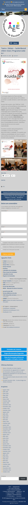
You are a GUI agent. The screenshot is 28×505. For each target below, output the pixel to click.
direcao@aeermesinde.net (18, 2)
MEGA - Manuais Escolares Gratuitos (13, 288)
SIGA (4, 282)
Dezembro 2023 (7, 445)
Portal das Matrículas (9, 286)
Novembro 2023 (7, 447)
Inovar (4, 263)
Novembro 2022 (7, 470)
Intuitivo (5, 268)
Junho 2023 (5, 457)
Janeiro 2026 (6, 403)
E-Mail (4, 261)
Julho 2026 (5, 391)
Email (3, 232)
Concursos (19, 496)
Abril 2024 (5, 442)
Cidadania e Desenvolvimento (14, 494)
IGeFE (4, 300)
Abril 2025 (5, 419)
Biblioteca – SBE (21, 491)
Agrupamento (16, 486)
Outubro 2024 (6, 431)
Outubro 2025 (6, 408)
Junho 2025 (5, 416)
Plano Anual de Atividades (10, 272)
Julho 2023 (5, 455)
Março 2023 (6, 462)
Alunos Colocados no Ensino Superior (12, 368)
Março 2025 (6, 421)
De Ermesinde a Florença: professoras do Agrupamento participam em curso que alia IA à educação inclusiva (14, 373)
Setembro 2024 (6, 432)
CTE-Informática (10, 496)
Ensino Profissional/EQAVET (14, 489)
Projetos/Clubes (10, 493)
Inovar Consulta (7, 281)
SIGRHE (5, 298)
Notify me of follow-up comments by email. (13, 247)
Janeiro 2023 (6, 466)
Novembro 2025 (7, 406)
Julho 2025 (5, 414)
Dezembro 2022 (7, 468)
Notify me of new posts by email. (11, 249)
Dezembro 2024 (7, 427)
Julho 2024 (5, 436)
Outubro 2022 (6, 472)
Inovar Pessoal (7, 266)
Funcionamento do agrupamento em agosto (14, 370)
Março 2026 (6, 399)
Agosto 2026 (6, 390)
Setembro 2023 (6, 451)
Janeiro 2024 (6, 444)
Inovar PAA (6, 264)
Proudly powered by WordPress (10, 501)
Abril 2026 (5, 397)
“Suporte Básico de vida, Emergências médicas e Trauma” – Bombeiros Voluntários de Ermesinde (14, 197)
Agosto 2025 (6, 412)
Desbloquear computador (9, 308)
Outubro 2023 (6, 449)
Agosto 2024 (6, 434)
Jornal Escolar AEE (8, 291)
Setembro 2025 (6, 410)
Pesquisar (3, 476)
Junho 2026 (5, 393)
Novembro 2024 (7, 429)
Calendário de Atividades (9, 270)
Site (2, 237)
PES (4, 186)
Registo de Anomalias (9, 276)
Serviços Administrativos (9, 491)
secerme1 (16, 55)
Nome (3, 226)
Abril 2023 (5, 460)
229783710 (7, 2)
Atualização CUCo (7, 312)
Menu (3, 9)
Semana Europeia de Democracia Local (14, 192)
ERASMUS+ (19, 493)
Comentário (4, 210)
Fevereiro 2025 (6, 423)
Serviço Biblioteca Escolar (10, 293)
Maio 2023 (5, 458)
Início (10, 486)
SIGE (4, 284)
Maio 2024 (5, 440)
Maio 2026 (5, 395)
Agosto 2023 (6, 453)
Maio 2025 (5, 417)
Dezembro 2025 (7, 404)
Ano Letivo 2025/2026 (14, 488)
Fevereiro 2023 (6, 464)
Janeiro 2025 (6, 425)
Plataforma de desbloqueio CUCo (11, 310)
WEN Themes (14, 503)
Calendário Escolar (8, 274)
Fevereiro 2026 (6, 401)
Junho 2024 (5, 438)
